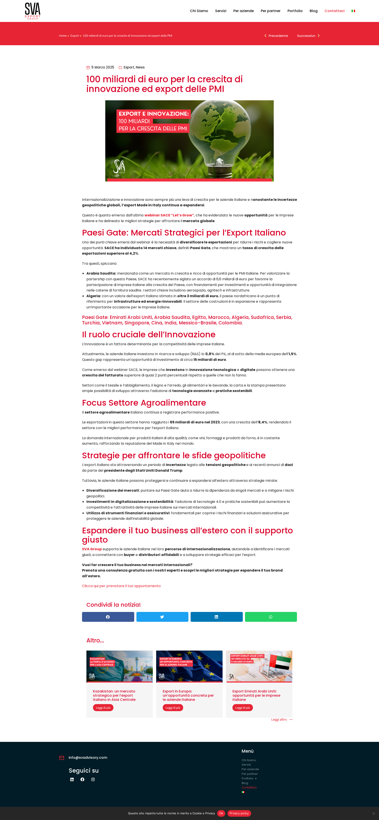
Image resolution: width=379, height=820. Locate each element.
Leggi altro (279, 720)
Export (129, 67)
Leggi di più (103, 708)
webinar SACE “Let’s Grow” (169, 215)
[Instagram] (93, 779)
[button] (108, 617)
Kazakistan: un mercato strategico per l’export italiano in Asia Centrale (114, 695)
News (140, 67)
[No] (373, 813)
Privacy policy (239, 813)
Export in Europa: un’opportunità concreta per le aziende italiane (188, 695)
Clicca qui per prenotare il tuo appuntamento (121, 585)
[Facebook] (82, 779)
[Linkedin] (72, 779)
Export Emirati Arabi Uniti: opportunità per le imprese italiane (256, 695)
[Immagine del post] (119, 667)
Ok (221, 813)
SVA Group (92, 549)
